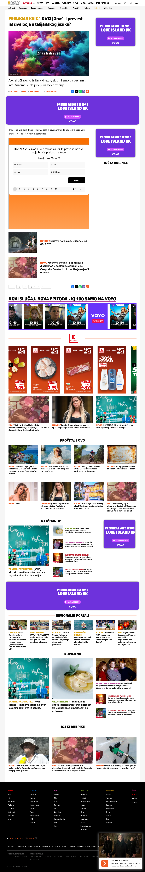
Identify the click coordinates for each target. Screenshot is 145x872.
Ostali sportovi (34, 815)
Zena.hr (17, 856)
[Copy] (87, 91)
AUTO (83, 3)
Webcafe (66, 3)
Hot (47, 3)
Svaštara (87, 8)
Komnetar (51, 8)
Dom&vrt (83, 798)
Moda (82, 812)
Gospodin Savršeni (59, 819)
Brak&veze (84, 794)
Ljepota (83, 805)
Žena (75, 3)
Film (55, 798)
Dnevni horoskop (37, 8)
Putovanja (84, 815)
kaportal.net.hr (59, 856)
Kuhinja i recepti (85, 801)
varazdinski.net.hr (72, 856)
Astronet (11, 8)
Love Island (57, 812)
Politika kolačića (47, 846)
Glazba (56, 801)
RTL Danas (11, 805)
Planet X (76, 8)
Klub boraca (34, 801)
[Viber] (83, 91)
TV (55, 808)
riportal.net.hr (85, 856)
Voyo (55, 826)
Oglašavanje (22, 846)
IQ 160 (91, 3)
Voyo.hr (24, 856)
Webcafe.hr (34, 92)
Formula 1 (33, 822)
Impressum (11, 846)
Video (134, 794)
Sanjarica (134, 802)
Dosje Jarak (11, 815)
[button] (11, 306)
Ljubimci (83, 808)
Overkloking (64, 8)
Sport (40, 3)
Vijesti (9, 794)
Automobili (84, 829)
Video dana (108, 8)
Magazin (56, 3)
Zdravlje (83, 822)
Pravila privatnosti (61, 846)
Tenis (32, 812)
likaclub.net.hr (34, 859)
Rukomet (33, 798)
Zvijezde (56, 794)
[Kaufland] (72, 338)
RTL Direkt (11, 808)
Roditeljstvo (84, 819)
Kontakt (72, 846)
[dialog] (120, 851)
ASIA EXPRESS (102, 3)
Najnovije (134, 798)
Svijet (9, 798)
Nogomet (33, 794)
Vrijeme (10, 819)
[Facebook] (72, 91)
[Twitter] (76, 91)
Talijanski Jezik (34, 287)
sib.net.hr (48, 856)
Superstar (57, 815)
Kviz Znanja (46, 287)
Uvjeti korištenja (34, 846)
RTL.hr (10, 856)
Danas (10, 790)
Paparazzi (57, 805)
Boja (18, 287)
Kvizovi (97, 8)
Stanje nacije (11, 812)
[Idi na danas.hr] (29, 3)
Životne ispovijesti (86, 826)
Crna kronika (11, 801)
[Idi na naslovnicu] (14, 5)
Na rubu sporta (34, 805)
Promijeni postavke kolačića (86, 846)
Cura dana (23, 8)
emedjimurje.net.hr (36, 856)
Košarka (32, 808)
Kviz (25, 287)
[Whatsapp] (80, 91)
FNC (31, 819)
